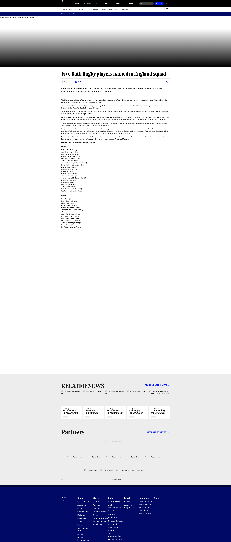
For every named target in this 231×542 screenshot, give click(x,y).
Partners (81, 525)
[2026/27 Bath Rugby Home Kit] (115, 404)
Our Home (113, 514)
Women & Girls (115, 539)
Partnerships (114, 524)
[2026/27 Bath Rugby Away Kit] (71, 404)
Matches (81, 515)
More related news (156, 385)
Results (96, 505)
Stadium (81, 534)
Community (82, 512)
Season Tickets (115, 521)
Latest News (83, 502)
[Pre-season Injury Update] (93, 404)
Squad (127, 498)
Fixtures (97, 502)
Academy (81, 505)
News (64, 14)
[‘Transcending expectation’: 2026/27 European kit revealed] (159, 404)
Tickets (96, 515)
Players (127, 502)
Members (81, 518)
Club (74, 14)
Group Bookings (100, 518)
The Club (112, 511)
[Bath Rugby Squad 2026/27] (137, 404)
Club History (114, 502)
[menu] (167, 3)
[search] (141, 3)
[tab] (77, 3)
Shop (156, 498)
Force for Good (146, 513)
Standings (97, 508)
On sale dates (99, 512)
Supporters (113, 518)
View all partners (157, 432)
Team (80, 522)
